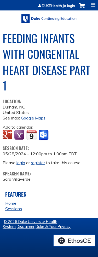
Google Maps (33, 118)
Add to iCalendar (31, 135)
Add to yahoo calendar (19, 135)
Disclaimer (25, 226)
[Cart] (82, 8)
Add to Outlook (44, 135)
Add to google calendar (8, 135)
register (38, 162)
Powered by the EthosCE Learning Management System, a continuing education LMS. (74, 240)
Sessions (13, 208)
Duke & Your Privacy (53, 226)
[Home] (49, 16)
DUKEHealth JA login (58, 6)
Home (10, 203)
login (20, 162)
